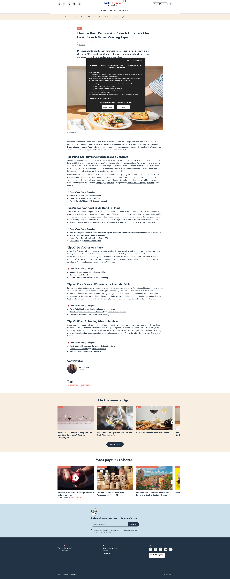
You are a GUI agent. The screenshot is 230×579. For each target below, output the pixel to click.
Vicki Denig (82, 45)
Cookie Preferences (63, 574)
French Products (124, 10)
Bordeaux (123, 222)
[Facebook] (59, 4)
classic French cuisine (90, 147)
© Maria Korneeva (72, 132)
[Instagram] (64, 4)
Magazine (104, 10)
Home (59, 17)
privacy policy (107, 532)
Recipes (113, 10)
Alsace (153, 333)
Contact (105, 551)
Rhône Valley (139, 222)
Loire (144, 333)
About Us (106, 546)
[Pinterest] (69, 4)
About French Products (110, 548)
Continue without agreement (135, 60)
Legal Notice (74, 574)
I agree (123, 107)
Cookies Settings (107, 107)
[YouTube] (74, 4)
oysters (70, 177)
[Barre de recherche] (170, 4)
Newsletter (107, 553)
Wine (75, 17)
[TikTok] (79, 4)
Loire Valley (106, 262)
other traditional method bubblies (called (84, 333)
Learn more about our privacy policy (100, 98)
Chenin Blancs (100, 296)
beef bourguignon (95, 144)
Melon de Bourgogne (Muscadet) (141, 183)
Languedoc (89, 262)
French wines (72, 147)
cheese (118, 144)
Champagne (101, 183)
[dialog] (115, 85)
